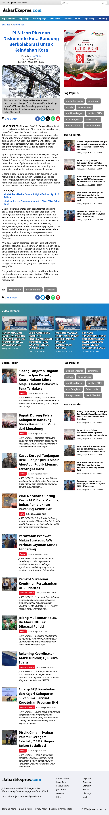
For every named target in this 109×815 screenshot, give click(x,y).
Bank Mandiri (93, 125)
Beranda (6, 24)
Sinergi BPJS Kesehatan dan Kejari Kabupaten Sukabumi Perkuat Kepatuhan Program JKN (38, 696)
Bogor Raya (24, 18)
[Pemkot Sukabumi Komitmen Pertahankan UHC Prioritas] (9, 584)
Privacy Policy (40, 808)
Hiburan (86, 789)
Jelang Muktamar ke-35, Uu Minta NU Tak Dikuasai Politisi (38, 622)
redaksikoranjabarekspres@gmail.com (21, 796)
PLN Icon (50, 289)
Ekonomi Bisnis (27, 592)
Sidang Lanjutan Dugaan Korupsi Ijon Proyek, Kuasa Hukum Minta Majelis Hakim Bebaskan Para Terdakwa (92, 145)
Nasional (68, 18)
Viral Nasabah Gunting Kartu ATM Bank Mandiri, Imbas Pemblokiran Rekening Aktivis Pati (90, 196)
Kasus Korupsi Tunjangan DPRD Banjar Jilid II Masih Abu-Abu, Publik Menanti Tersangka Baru (91, 179)
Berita (22, 393)
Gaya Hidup (89, 18)
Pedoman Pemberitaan (60, 808)
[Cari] (103, 3)
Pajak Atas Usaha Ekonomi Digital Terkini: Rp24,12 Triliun (31, 196)
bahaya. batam (73, 125)
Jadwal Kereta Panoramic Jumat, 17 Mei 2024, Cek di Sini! (32, 202)
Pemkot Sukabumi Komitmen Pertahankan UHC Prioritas (38, 583)
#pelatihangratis (74, 101)
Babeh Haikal (92, 119)
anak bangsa (84, 107)
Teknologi (102, 18)
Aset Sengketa (73, 119)
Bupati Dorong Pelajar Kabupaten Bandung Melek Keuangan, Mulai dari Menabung (92, 163)
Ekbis (77, 18)
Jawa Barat (55, 18)
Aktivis (69, 107)
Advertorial (18, 24)
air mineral (93, 101)
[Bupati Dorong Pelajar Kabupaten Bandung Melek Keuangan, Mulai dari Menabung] (69, 164)
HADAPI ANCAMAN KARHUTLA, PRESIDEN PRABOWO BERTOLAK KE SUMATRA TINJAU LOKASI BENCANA (13, 339)
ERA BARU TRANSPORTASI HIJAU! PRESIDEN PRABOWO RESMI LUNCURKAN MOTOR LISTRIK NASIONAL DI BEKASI (94, 340)
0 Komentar (11, 118)
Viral (22, 514)
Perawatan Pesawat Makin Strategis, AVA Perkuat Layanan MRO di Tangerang (91, 214)
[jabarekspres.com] (22, 10)
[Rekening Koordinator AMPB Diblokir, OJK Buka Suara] (9, 658)
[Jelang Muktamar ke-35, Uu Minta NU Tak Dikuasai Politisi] (9, 622)
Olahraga (87, 793)
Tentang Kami (9, 808)
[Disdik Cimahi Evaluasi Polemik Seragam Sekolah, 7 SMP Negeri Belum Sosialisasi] (9, 737)
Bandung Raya (39, 18)
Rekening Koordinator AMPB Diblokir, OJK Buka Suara (38, 657)
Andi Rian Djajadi (74, 113)
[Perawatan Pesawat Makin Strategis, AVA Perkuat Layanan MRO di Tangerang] (69, 215)
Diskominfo (15, 289)
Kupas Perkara (8, 18)
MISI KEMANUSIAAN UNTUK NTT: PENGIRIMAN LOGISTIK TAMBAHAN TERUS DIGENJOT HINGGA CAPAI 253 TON (41, 340)
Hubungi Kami (25, 808)
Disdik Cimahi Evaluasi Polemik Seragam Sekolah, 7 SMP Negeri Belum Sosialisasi (36, 739)
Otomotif (87, 785)
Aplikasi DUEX (95, 113)
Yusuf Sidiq (35, 56)
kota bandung (33, 289)
